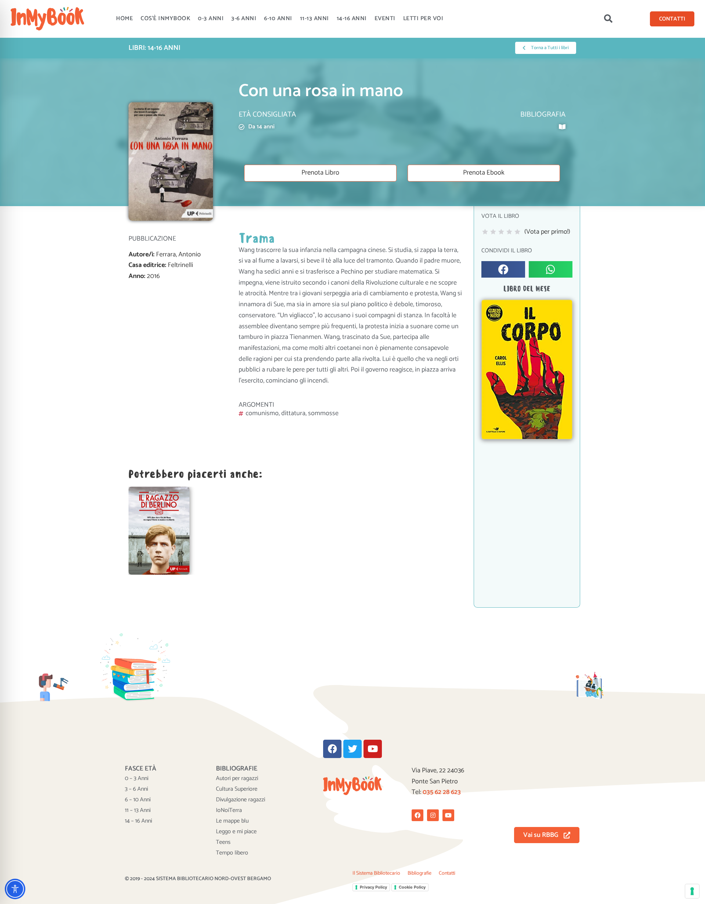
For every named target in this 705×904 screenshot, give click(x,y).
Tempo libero (232, 853)
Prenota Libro (320, 172)
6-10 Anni (278, 18)
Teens (223, 842)
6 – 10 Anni (138, 800)
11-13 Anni (314, 18)
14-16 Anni (352, 18)
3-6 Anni (243, 18)
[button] (608, 18)
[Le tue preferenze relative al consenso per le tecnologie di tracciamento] (692, 891)
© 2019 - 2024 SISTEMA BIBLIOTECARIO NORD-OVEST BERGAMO (198, 879)
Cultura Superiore (236, 789)
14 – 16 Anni (138, 821)
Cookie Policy (412, 887)
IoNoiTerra (229, 810)
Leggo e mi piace (236, 832)
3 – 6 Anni (136, 789)
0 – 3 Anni (136, 778)
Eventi (385, 18)
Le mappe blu (232, 821)
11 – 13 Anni (138, 810)
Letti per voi (423, 18)
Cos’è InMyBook (165, 18)
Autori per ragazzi (237, 778)
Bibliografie (419, 873)
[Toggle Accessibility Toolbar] (15, 888)
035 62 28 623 (442, 792)
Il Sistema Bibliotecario (376, 873)
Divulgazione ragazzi (240, 800)
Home (124, 18)
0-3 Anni (211, 18)
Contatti (447, 873)
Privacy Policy (373, 887)
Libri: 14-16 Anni (154, 48)
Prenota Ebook (484, 172)
